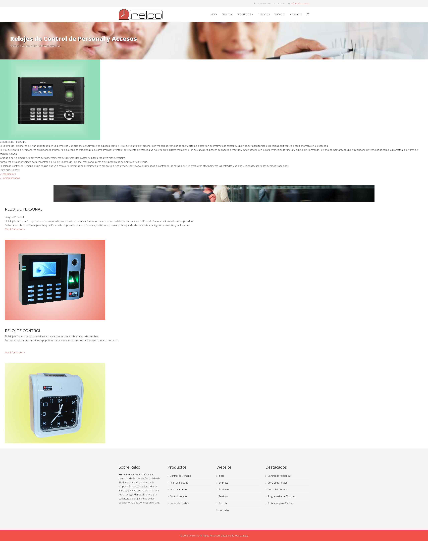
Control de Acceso (278, 482)
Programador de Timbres (281, 496)
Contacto (296, 14)
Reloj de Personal (179, 482)
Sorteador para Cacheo (280, 503)
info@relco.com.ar (300, 3)
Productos (244, 14)
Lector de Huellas (179, 503)
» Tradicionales (8, 174)
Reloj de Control (178, 489)
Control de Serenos (278, 489)
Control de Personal (180, 475)
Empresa (227, 14)
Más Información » (15, 229)
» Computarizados (10, 178)
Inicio (213, 14)
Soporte (280, 14)
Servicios (264, 14)
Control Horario (178, 496)
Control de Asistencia (279, 475)
